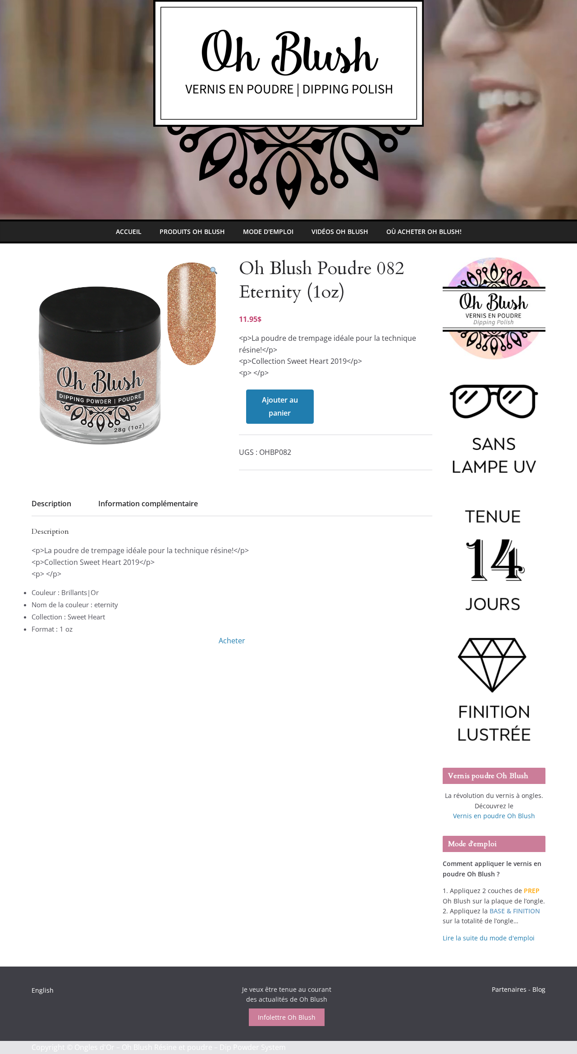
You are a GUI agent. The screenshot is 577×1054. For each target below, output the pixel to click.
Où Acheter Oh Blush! (424, 231)
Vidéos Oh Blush (339, 231)
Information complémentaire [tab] (148, 504)
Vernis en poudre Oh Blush (494, 815)
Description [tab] (51, 504)
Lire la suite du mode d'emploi (489, 938)
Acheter (232, 641)
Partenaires (509, 989)
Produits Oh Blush (192, 231)
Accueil (129, 231)
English (43, 990)
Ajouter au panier (280, 406)
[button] (214, 270)
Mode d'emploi (268, 231)
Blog (538, 989)
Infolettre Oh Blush (287, 1017)
